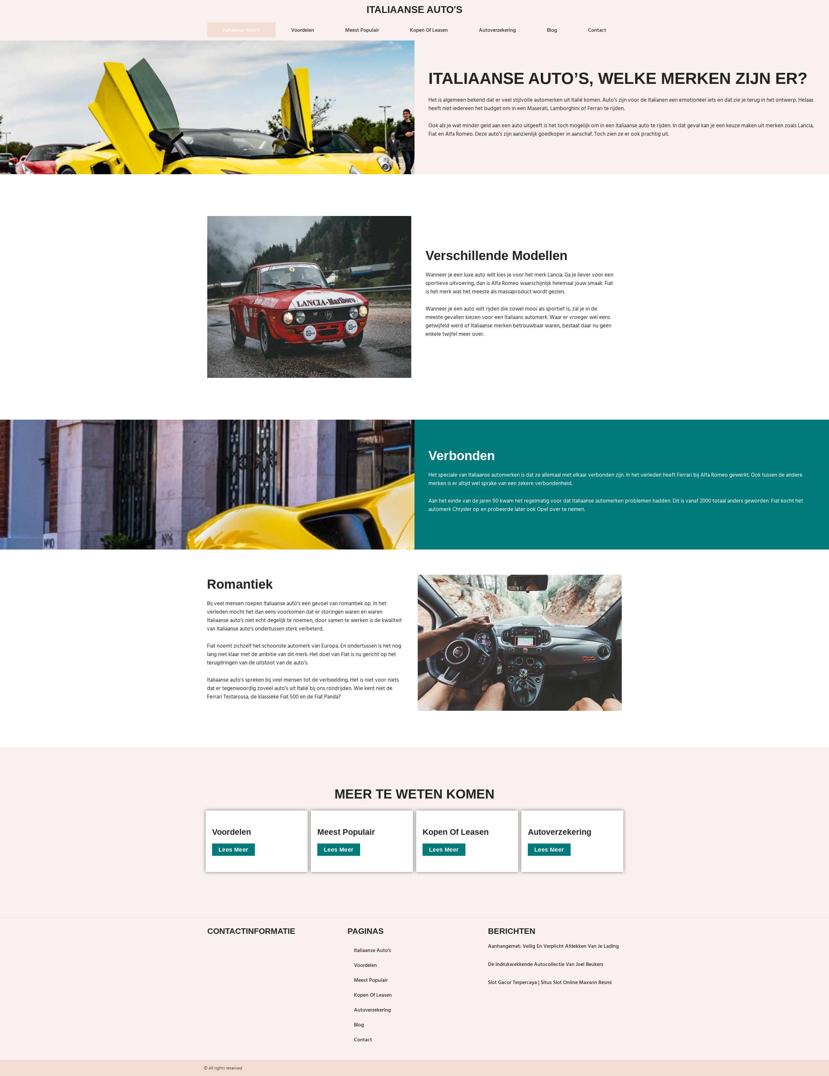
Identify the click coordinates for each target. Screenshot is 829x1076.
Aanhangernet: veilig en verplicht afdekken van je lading (553, 946)
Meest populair (362, 30)
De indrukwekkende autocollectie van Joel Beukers (545, 964)
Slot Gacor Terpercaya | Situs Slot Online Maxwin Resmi (550, 982)
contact (597, 30)
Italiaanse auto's (414, 9)
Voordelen (302, 30)
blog (552, 30)
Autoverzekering (497, 30)
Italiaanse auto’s (241, 30)
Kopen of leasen (429, 30)
